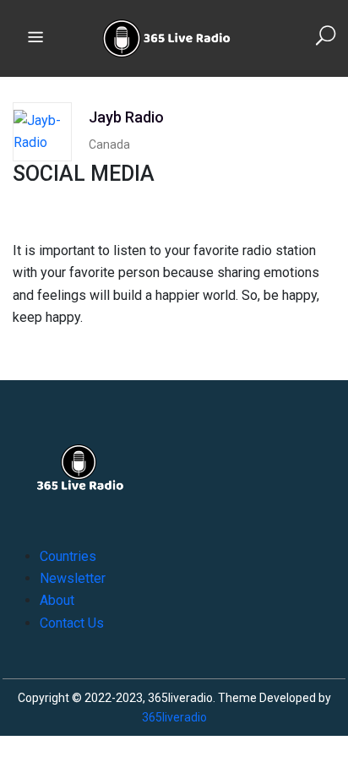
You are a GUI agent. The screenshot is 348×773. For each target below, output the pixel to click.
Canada (109, 144)
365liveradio (174, 717)
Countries (68, 556)
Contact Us (72, 623)
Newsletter (73, 578)
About (57, 600)
